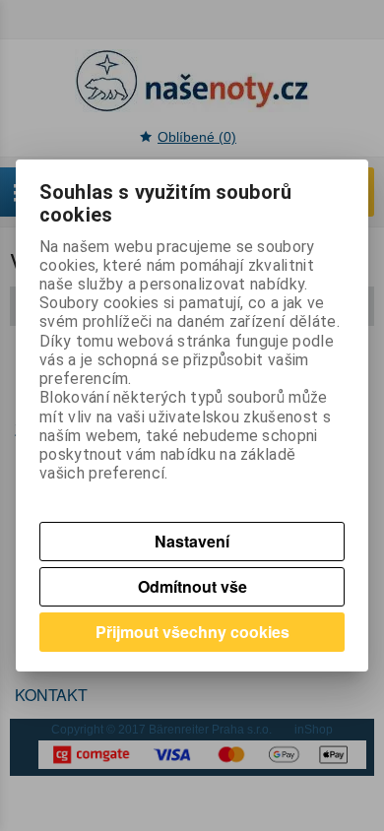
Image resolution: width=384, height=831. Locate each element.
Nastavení (192, 541)
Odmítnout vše (192, 586)
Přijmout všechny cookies (192, 631)
